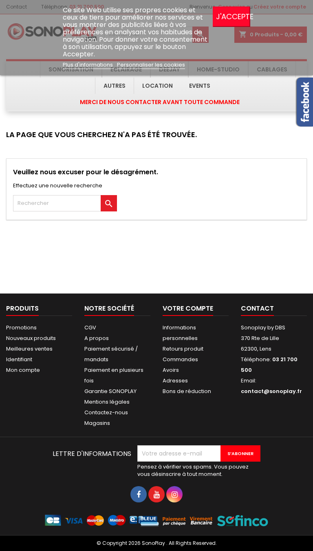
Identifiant (19, 359)
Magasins (97, 423)
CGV (90, 327)
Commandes (180, 359)
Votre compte (188, 308)
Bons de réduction (187, 391)
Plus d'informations (88, 65)
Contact (257, 308)
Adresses (175, 380)
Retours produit (183, 349)
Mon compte (23, 370)
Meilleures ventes (29, 349)
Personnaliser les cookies (151, 65)
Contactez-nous (106, 412)
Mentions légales (107, 402)
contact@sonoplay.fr (271, 391)
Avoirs (171, 370)
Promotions (21, 327)
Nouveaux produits (31, 338)
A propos (96, 338)
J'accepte (233, 16)
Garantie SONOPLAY (110, 391)
